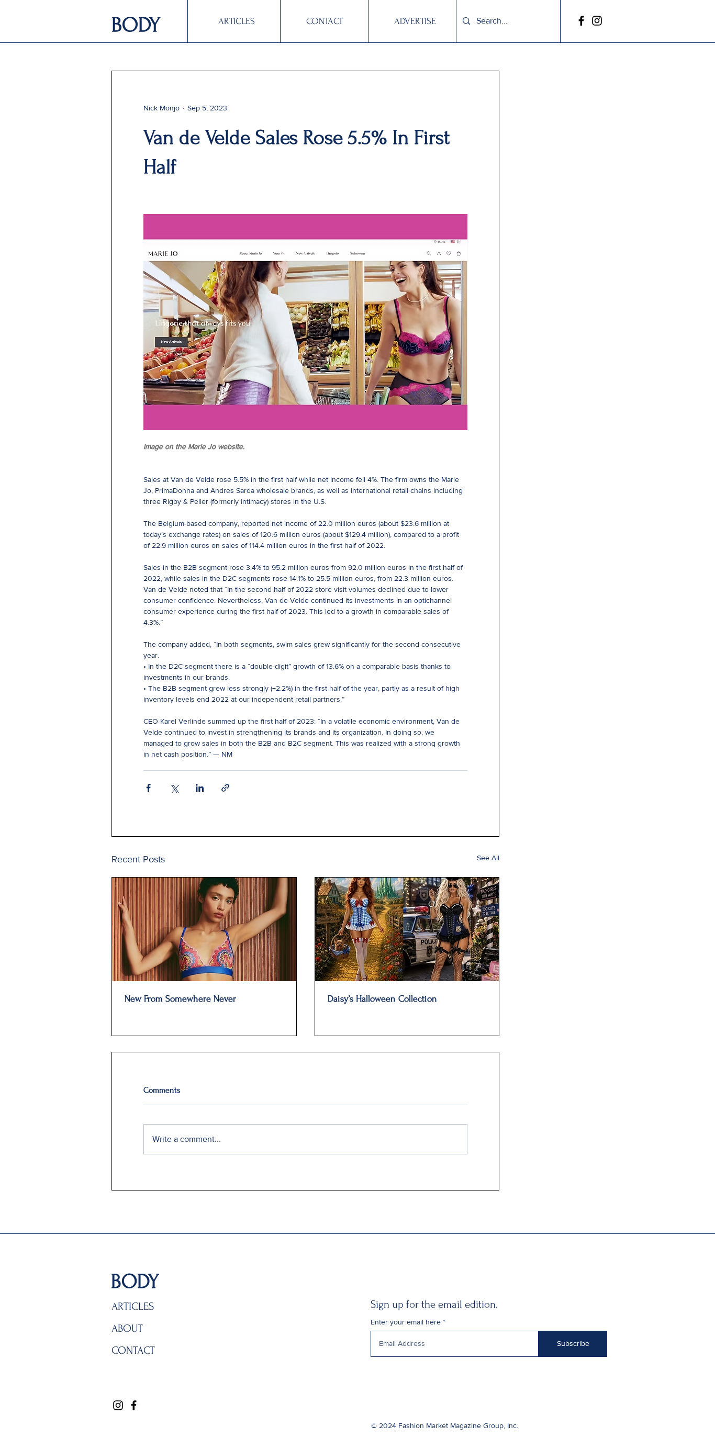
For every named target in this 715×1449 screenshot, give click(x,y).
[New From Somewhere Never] (204, 929)
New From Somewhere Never (180, 999)
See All (488, 857)
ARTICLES (132, 1306)
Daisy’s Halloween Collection (382, 999)
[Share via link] (225, 788)
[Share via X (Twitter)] (174, 788)
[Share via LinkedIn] (200, 788)
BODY (136, 25)
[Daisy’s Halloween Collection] (407, 929)
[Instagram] (597, 20)
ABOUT (127, 1328)
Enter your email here (406, 1322)
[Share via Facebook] (148, 788)
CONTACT (133, 1350)
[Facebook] (581, 20)
